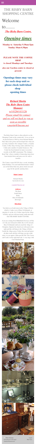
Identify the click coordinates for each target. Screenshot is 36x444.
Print (7, 438)
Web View (29, 439)
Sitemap (11, 438)
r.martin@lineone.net (18, 185)
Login (30, 438)
